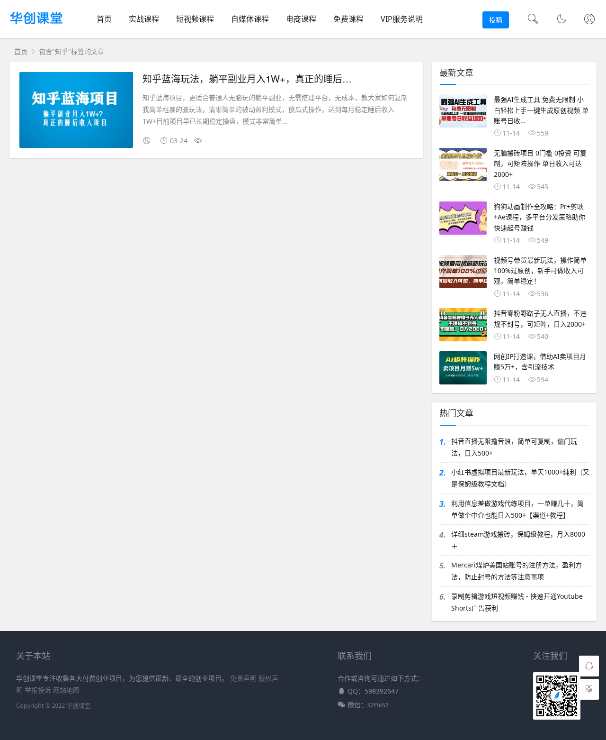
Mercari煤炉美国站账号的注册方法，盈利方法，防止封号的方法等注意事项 (516, 570)
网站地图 (66, 689)
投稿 (495, 19)
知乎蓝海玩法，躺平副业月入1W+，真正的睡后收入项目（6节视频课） (292, 78)
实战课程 (144, 19)
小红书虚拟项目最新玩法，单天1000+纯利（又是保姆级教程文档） (520, 477)
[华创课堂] (36, 26)
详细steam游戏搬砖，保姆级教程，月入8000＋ (518, 540)
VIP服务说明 (402, 19)
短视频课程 (195, 19)
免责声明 (243, 678)
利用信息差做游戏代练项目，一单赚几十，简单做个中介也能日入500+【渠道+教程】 (517, 509)
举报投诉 (38, 689)
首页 (104, 19)
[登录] (589, 20)
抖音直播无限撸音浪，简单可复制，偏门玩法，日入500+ (514, 447)
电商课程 (301, 19)
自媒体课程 (250, 19)
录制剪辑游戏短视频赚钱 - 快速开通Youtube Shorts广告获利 (517, 602)
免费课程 (348, 19)
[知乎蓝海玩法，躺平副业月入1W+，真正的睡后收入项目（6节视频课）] (76, 111)
